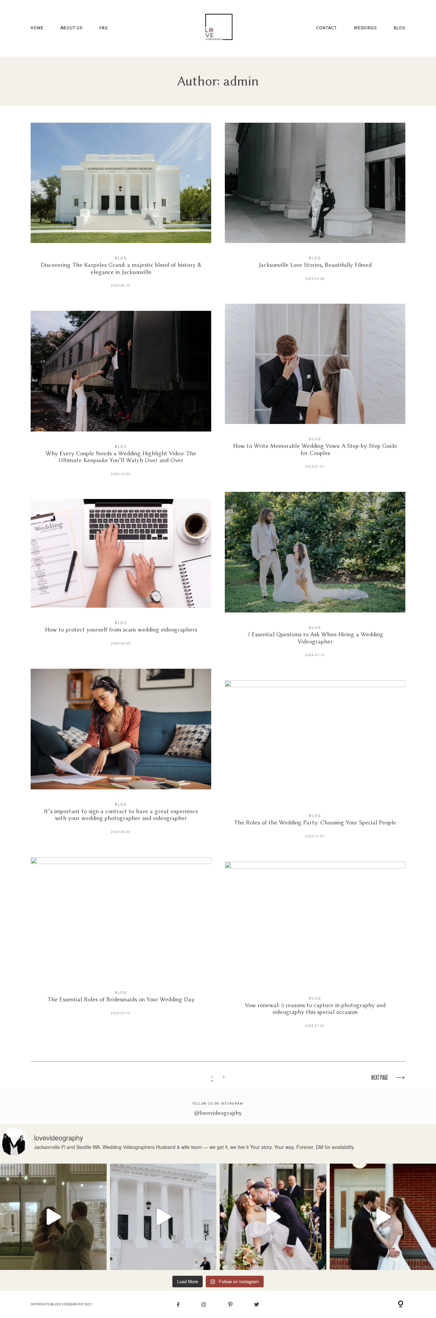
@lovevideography (218, 1112)
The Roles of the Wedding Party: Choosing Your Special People (315, 764)
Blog (399, 28)
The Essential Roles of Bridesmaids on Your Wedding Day (121, 941)
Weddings (365, 28)
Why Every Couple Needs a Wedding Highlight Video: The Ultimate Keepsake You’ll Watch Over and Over (121, 398)
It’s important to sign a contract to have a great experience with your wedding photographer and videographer (121, 756)
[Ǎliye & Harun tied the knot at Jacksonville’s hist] (163, 1217)
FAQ (103, 28)
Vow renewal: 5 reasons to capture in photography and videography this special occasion (315, 949)
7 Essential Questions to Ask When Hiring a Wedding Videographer (315, 579)
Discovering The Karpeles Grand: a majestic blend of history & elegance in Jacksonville (121, 210)
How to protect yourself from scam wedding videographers (121, 577)
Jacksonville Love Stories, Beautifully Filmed (315, 206)
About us (71, 28)
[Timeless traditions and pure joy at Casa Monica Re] (273, 1217)
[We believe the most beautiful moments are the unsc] (53, 1217)
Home (37, 28)
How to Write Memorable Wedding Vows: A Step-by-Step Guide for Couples (315, 391)
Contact (326, 28)
